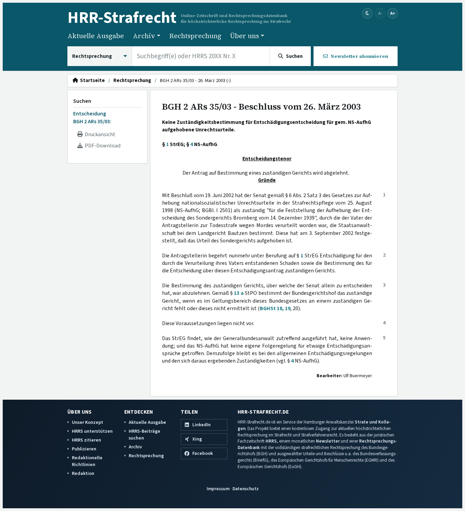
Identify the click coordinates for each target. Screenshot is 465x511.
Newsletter (328, 441)
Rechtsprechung (195, 35)
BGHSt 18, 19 (275, 308)
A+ (392, 13)
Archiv (135, 446)
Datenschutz (246, 488)
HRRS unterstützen (92, 431)
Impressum (218, 488)
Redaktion (83, 473)
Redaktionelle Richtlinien (87, 461)
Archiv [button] (144, 35)
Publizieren (84, 448)
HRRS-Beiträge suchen (144, 435)
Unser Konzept (87, 422)
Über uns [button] (244, 35)
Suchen (82, 101)
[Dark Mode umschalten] (367, 13)
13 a (238, 293)
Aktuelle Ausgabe (95, 35)
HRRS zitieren (86, 440)
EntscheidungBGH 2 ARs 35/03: (92, 117)
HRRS (271, 441)
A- (380, 13)
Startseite (91, 81)
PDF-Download (102, 145)
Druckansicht (99, 134)
